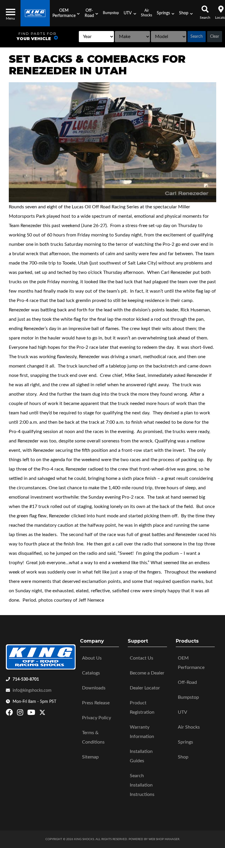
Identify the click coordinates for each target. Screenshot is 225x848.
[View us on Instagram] (21, 713)
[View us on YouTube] (32, 713)
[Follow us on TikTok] (48, 713)
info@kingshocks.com (32, 691)
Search (196, 37)
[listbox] (96, 36)
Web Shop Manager (164, 839)
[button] (66, 13)
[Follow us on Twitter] (42, 713)
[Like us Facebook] (10, 713)
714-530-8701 (26, 679)
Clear (214, 37)
